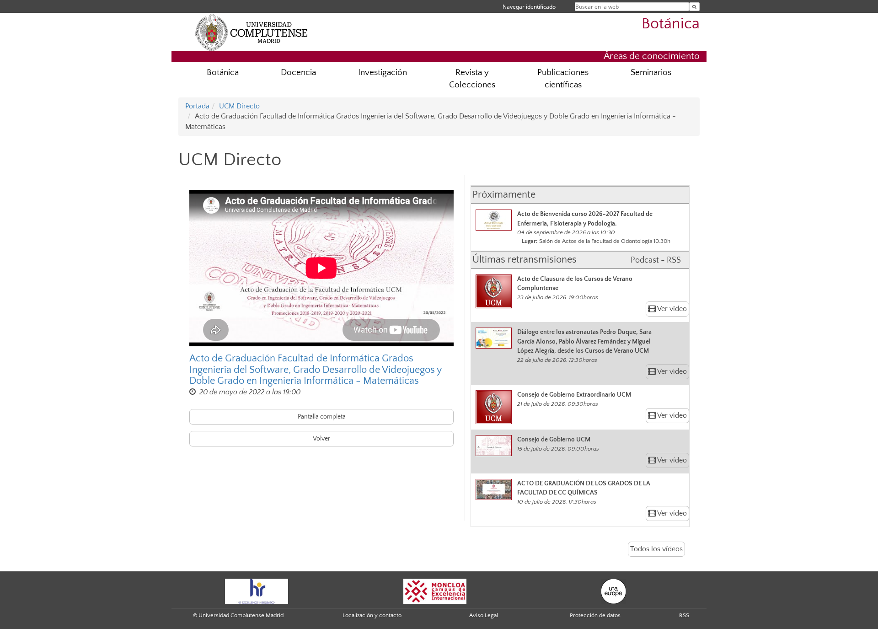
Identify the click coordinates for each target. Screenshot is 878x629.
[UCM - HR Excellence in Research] (256, 590)
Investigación (382, 72)
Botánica (671, 24)
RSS (684, 615)
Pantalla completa (322, 416)
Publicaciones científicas (563, 79)
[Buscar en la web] (694, 6)
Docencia (298, 72)
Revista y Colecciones (472, 79)
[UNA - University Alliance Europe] (613, 590)
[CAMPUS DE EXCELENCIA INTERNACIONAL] (434, 590)
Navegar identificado (529, 7)
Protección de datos (595, 615)
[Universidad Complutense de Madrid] (251, 32)
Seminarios (651, 72)
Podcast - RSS (656, 260)
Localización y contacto (372, 615)
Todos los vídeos (656, 549)
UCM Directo (239, 106)
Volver (321, 438)
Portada (197, 106)
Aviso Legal (483, 615)
